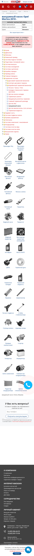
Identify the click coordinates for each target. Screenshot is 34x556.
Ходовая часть (10, 113)
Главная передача (11, 76)
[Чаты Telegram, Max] (28, 550)
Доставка (7, 495)
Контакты (7, 475)
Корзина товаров (9, 521)
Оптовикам (7, 504)
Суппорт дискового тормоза (18, 83)
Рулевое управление (12, 117)
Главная (4, 11)
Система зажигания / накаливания (16, 122)
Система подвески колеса (13, 115)
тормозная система (11, 78)
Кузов (7, 50)
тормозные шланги (15, 96)
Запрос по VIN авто (10, 519)
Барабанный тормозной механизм (20, 85)
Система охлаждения (12, 67)
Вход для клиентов (10, 512)
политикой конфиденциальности (21, 421)
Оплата (6, 493)
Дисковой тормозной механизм (19, 81)
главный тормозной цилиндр (18, 101)
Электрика (8, 120)
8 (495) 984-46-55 (14, 531)
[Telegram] (20, 7)
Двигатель (8, 53)
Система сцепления (11, 69)
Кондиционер (9, 125)
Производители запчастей (12, 488)
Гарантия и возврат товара (13, 479)
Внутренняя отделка (12, 132)
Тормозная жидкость (15, 110)
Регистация (7, 514)
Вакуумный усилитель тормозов (19, 99)
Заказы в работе (9, 517)
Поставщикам (8, 501)
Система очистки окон (12, 129)
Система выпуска (11, 64)
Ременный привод (11, 57)
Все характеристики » (17, 32)
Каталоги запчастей (10, 486)
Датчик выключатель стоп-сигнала (20, 108)
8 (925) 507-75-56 (14, 533)
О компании (8, 473)
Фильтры (8, 55)
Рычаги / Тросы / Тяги (16, 88)
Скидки (6, 506)
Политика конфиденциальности (14, 477)
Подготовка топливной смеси (14, 62)
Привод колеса (10, 74)
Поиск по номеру (9, 490)
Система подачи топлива (13, 60)
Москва (6, 2)
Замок (7, 134)
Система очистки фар (12, 127)
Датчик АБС (12, 103)
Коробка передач (11, 71)
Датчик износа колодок (16, 94)
